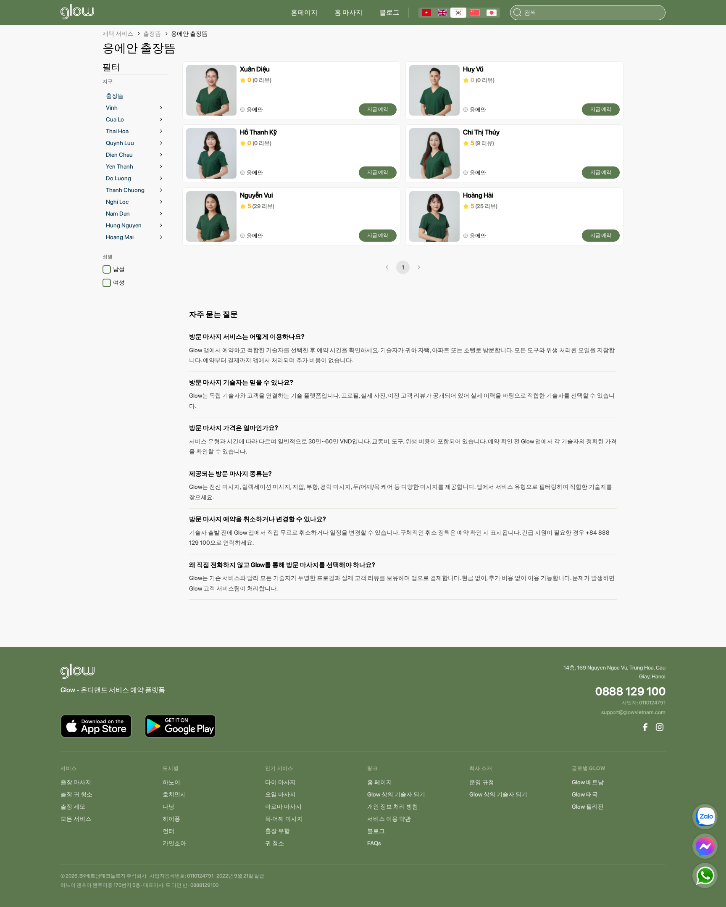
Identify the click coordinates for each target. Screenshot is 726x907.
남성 (119, 269)
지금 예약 (377, 109)
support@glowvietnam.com (633, 712)
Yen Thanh (119, 166)
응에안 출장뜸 (189, 33)
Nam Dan (118, 213)
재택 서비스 (118, 33)
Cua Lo (115, 119)
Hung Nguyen (124, 225)
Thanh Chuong (125, 190)
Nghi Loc (117, 201)
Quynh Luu (120, 143)
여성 (119, 282)
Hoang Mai (120, 237)
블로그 (389, 12)
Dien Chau (119, 154)
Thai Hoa (117, 131)
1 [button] (403, 267)
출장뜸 (152, 33)
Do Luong (118, 178)
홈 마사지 (348, 12)
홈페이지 (304, 12)
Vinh (112, 107)
